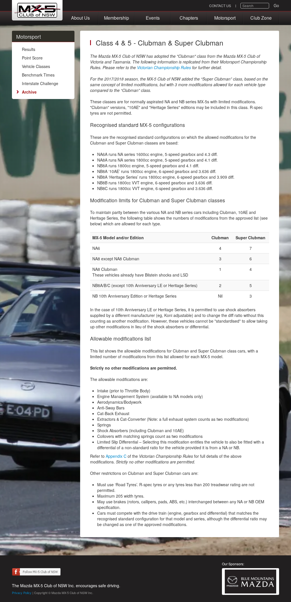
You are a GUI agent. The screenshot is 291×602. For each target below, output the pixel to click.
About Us (80, 18)
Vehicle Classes (36, 66)
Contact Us (220, 5)
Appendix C (116, 456)
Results (28, 49)
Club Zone (261, 18)
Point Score (32, 58)
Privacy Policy (22, 592)
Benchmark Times (38, 75)
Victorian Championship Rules (164, 67)
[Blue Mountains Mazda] (250, 581)
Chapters (189, 18)
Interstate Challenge (40, 83)
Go (276, 5)
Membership (116, 18)
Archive (29, 92)
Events (153, 18)
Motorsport (225, 18)
